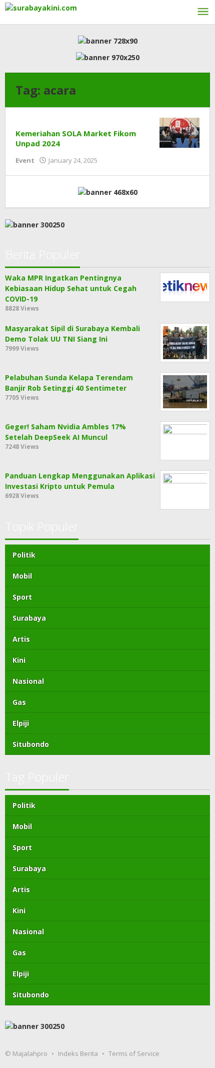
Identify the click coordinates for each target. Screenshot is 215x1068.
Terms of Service (134, 1053)
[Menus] (203, 12)
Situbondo (30, 744)
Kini (19, 660)
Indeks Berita (78, 1053)
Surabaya (29, 618)
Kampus (30, 123)
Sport (22, 597)
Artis (21, 639)
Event (25, 160)
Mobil (22, 576)
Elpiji (20, 723)
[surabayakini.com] (41, 7)
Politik (24, 555)
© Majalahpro (26, 1053)
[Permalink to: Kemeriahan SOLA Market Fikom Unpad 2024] (180, 131)
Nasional (28, 681)
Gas (19, 702)
